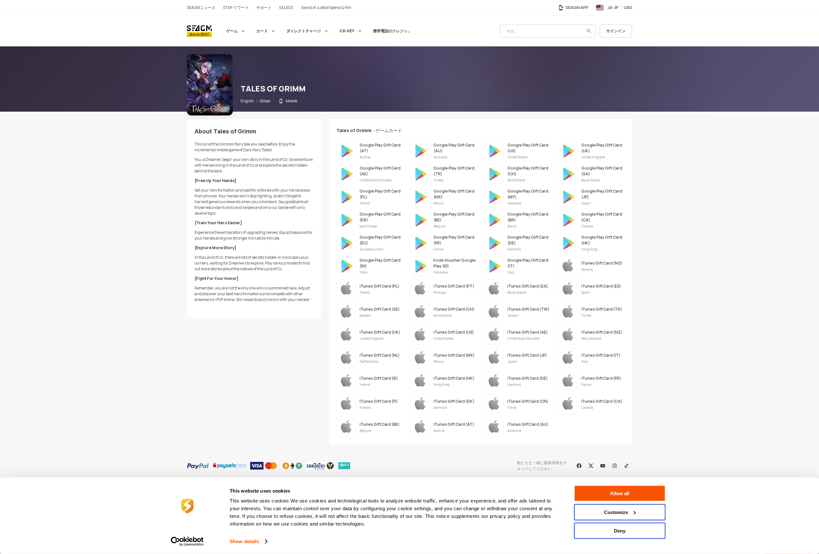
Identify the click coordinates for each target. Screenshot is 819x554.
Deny (619, 531)
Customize (616, 512)
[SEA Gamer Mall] (199, 31)
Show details (244, 541)
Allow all (619, 493)
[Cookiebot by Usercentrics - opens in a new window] (187, 541)
